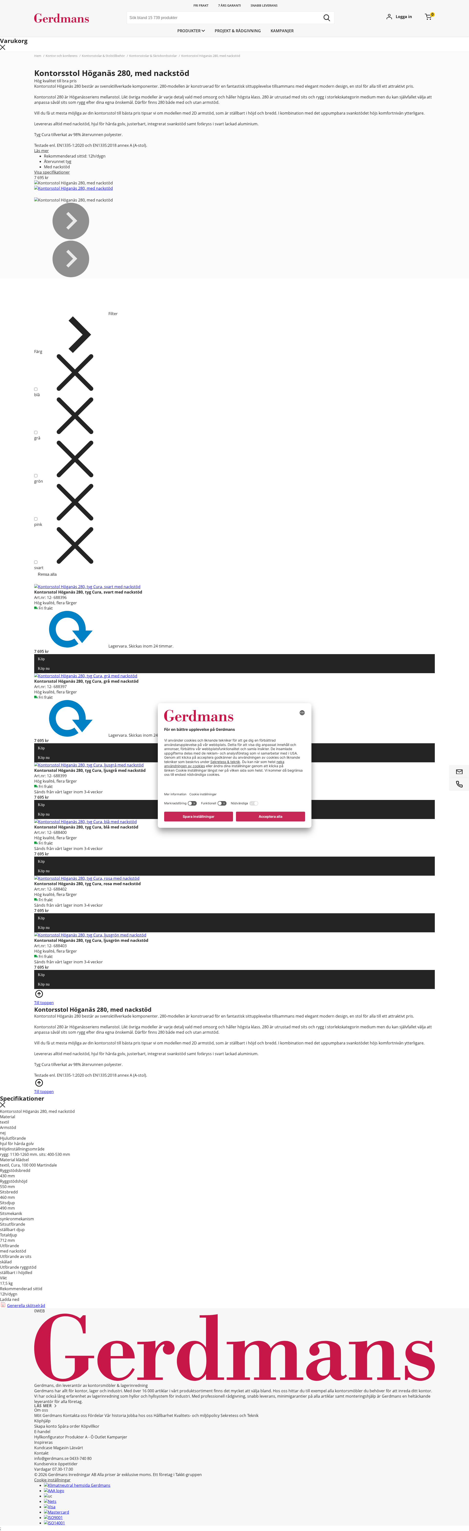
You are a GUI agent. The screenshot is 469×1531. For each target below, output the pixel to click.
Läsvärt (76, 1447)
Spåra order (69, 1426)
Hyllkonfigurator (49, 1437)
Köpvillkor (90, 1426)
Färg (38, 351)
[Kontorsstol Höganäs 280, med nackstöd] (73, 188)
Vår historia (115, 1415)
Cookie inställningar (52, 1480)
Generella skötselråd (26, 1305)
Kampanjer (282, 30)
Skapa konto (45, 1426)
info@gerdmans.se (51, 1458)
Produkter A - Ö (79, 1437)
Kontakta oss (75, 1415)
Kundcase (43, 1447)
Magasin (61, 1447)
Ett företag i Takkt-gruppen (177, 1474)
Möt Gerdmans (48, 1415)
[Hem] (71, 18)
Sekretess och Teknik (239, 1415)
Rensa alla (47, 574)
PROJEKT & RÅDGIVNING (238, 30)
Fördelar (96, 1415)
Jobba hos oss (140, 1415)
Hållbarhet (163, 1415)
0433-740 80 (81, 1458)
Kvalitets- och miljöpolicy (197, 1415)
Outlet (100, 1437)
